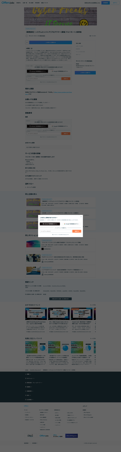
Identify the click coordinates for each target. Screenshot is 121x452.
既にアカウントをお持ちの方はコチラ (60, 234)
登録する (77, 231)
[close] (81, 216)
